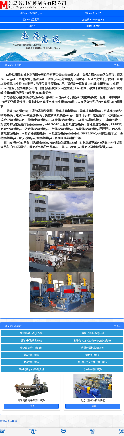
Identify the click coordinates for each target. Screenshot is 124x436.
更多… (117, 64)
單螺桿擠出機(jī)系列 (93, 333)
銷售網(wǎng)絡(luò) (93, 19)
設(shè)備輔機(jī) (93, 369)
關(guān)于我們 (93, 13)
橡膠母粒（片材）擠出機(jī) (93, 362)
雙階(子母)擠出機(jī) (31, 340)
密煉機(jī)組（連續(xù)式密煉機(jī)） (92, 340)
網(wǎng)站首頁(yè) (31, 13)
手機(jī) (33, 429)
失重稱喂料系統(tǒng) (92, 347)
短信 (63, 429)
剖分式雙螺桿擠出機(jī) (93, 400)
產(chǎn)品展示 (31, 19)
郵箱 (2, 429)
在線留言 (31, 25)
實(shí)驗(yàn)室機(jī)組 (31, 369)
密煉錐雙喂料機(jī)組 (31, 347)
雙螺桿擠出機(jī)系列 (31, 333)
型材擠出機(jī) (92, 354)
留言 (92, 429)
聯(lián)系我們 (93, 25)
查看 (32, 406)
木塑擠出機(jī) (31, 362)
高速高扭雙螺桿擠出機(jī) (31, 400)
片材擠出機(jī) (31, 354)
